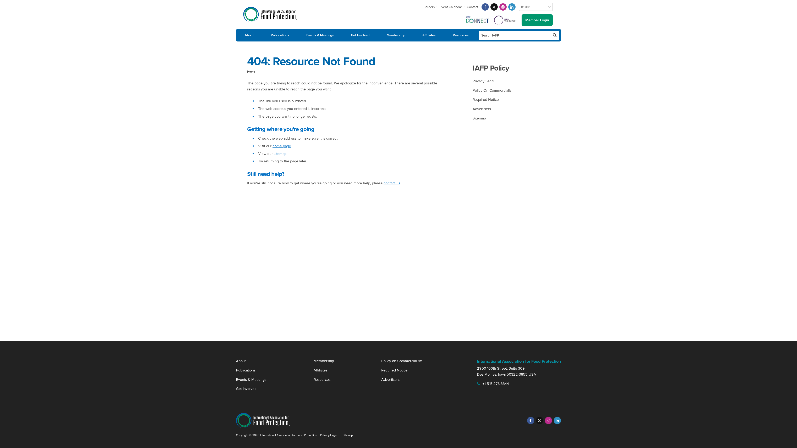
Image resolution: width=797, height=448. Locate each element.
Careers (429, 7)
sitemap (280, 153)
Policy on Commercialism (401, 361)
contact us (392, 183)
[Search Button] (554, 35)
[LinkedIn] (512, 7)
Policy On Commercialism (494, 90)
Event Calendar (451, 7)
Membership (396, 35)
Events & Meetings (320, 35)
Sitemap (479, 118)
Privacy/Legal (483, 81)
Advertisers (482, 109)
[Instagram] (503, 7)
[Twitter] (494, 7)
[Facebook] (485, 7)
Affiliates (429, 35)
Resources (461, 35)
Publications (280, 35)
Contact (472, 7)
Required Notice (486, 99)
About (249, 35)
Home (251, 71)
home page (282, 146)
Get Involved (360, 35)
